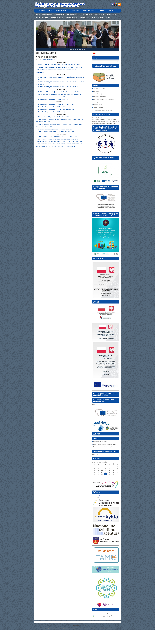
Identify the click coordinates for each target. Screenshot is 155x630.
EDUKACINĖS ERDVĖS (111, 14)
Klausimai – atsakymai (72, 14)
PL (96, 55)
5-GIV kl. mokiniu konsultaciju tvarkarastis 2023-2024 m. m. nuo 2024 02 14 (59, 92)
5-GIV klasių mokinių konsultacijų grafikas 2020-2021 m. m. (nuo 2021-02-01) (58, 136)
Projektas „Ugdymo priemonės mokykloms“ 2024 (105, 158)
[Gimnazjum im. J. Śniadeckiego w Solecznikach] (105, 617)
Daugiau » (113, 123)
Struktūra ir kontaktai (62, 11)
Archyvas (94, 613)
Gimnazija (50, 11)
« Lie (98, 478)
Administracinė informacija (90, 11)
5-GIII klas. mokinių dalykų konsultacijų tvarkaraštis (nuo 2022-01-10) (56, 129)
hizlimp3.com (94, 628)
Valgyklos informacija (98, 107)
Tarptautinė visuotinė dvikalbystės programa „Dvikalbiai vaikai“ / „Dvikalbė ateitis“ (105, 214)
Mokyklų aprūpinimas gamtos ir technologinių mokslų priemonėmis (105, 187)
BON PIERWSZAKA (98, 258)
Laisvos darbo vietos (86, 14)
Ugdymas (111, 11)
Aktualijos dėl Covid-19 (99, 88)
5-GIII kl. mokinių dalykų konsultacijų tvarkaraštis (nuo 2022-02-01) (56, 131)
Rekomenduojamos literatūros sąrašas (103, 447)
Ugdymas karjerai (97, 104)
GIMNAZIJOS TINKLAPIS (79, 625)
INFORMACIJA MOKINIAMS (71, 18)
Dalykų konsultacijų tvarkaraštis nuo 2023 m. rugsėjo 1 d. (53, 99)
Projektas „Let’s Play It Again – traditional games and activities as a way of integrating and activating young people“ (105, 128)
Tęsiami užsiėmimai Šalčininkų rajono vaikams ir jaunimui (103, 400)
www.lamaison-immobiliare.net (70, 628)
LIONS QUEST (96, 434)
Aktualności (96, 91)
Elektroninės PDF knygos (100, 441)
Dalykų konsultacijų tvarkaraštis (46, 56)
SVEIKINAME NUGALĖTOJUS (42, 18)
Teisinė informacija (75, 11)
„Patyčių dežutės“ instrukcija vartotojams (104, 66)
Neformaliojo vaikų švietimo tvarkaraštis (103, 99)
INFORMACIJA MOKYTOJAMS (57, 18)
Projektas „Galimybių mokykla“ (101, 114)
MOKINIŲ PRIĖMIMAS (99, 14)
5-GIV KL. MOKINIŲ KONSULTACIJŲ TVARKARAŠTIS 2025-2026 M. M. (59, 65)
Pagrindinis (42, 11)
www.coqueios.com (87, 628)
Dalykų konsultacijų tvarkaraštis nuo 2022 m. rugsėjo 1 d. (53, 112)
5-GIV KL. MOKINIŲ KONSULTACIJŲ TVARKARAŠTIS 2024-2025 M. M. (58, 87)
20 (105, 472)
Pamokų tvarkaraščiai (99, 102)
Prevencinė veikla (47, 14)
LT (96, 53)
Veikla (38, 14)
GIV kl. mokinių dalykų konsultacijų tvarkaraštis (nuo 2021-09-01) (55, 117)
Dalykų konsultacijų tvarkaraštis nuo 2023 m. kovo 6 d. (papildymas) (56, 104)
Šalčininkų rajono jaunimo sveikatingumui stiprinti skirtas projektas (104, 394)
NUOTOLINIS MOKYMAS (59, 14)
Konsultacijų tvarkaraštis (49, 59)
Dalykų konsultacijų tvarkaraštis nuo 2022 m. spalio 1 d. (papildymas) (56, 109)
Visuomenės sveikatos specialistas (102, 110)
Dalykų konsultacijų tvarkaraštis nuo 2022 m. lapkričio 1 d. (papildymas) (57, 107)
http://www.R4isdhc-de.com (105, 628)
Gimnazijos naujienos (98, 94)
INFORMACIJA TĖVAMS (84, 18)
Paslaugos (103, 11)
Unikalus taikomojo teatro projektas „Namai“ (105, 451)
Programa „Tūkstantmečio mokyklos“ (101, 18)
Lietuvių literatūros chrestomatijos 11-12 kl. (104, 444)
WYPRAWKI (96, 302)
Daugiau (94, 404)
